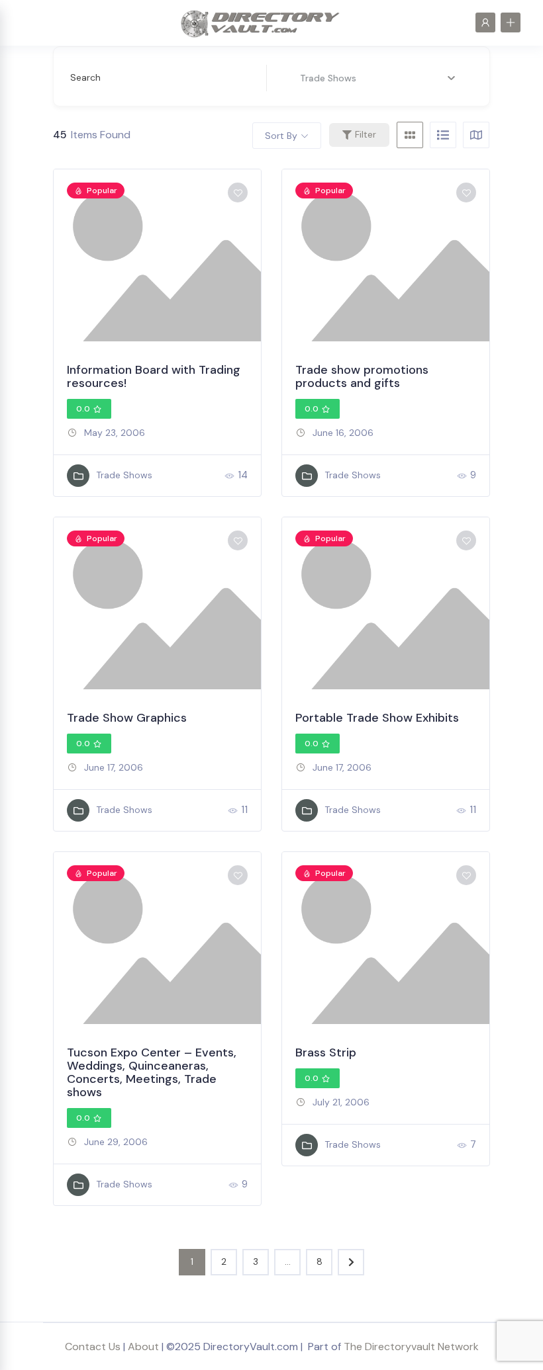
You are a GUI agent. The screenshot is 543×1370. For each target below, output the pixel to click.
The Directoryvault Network (411, 1346)
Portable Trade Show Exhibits (377, 718)
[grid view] (410, 135)
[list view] (443, 135)
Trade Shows (124, 475)
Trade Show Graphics (127, 718)
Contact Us (93, 1346)
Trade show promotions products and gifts (361, 376)
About (143, 1346)
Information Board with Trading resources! (153, 376)
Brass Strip (325, 1052)
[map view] (476, 135)
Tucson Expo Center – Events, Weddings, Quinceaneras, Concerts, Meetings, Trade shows (151, 1072)
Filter (365, 134)
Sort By (281, 136)
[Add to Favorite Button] (238, 192)
